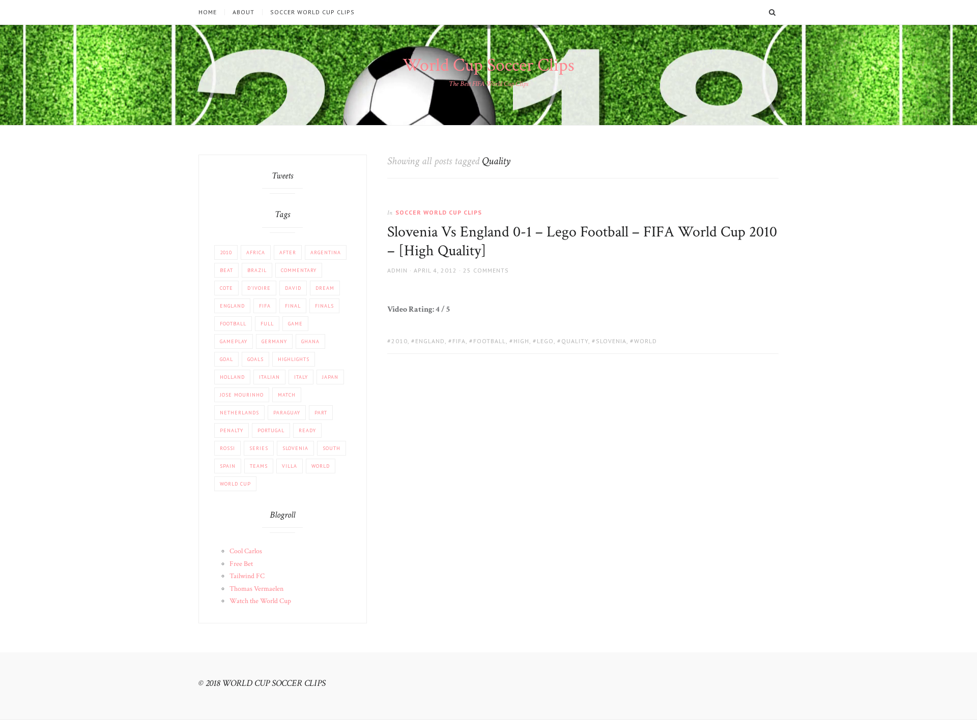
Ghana (310, 341)
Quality (574, 341)
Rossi (227, 448)
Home (207, 12)
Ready (307, 430)
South (331, 448)
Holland (232, 377)
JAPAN (330, 377)
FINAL (293, 306)
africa (255, 252)
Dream (324, 288)
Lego (545, 341)
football (489, 341)
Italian (269, 377)
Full (267, 323)
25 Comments (486, 270)
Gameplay (233, 341)
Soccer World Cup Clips (312, 12)
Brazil (257, 270)
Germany (274, 341)
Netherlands (239, 412)
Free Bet (241, 563)
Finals (324, 306)
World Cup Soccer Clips (488, 65)
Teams (259, 466)
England (430, 341)
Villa (289, 466)
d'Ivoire (259, 288)
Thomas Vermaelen (256, 588)
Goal (226, 359)
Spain (228, 466)
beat (226, 270)
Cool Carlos (245, 551)
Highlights (293, 359)
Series (258, 448)
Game (295, 323)
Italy (301, 377)
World (645, 341)
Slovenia (611, 341)
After (287, 252)
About (243, 12)
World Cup (235, 484)
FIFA (459, 341)
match (287, 395)
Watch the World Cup (260, 601)
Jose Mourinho (242, 395)
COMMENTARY (299, 270)
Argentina (325, 252)
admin (397, 270)
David (293, 288)
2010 (399, 341)
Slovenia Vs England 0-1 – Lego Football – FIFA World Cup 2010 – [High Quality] (582, 241)
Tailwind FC (247, 576)
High (521, 341)
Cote (226, 288)
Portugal (270, 430)
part (320, 412)
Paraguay (286, 412)
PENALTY (231, 430)
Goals (255, 359)
